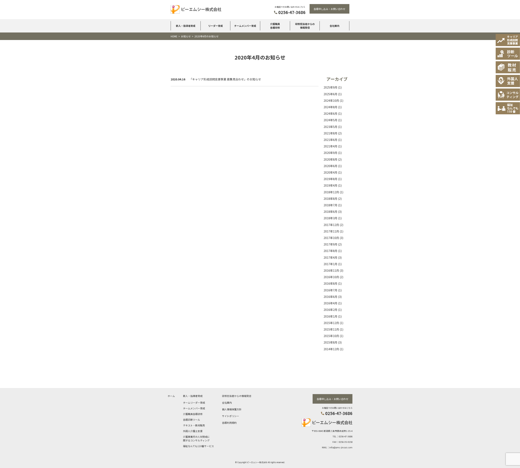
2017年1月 (330, 264)
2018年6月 (330, 212)
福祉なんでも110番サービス (198, 446)
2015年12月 (331, 323)
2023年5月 (330, 127)
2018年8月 (330, 199)
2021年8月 (330, 133)
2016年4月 (330, 303)
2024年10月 (331, 100)
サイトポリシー (230, 416)
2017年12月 (331, 225)
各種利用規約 (229, 422)
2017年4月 (330, 257)
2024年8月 (330, 107)
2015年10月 (331, 336)
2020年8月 (330, 159)
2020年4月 (330, 172)
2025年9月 (330, 87)
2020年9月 (330, 153)
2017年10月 (331, 238)
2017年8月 (330, 251)
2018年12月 (331, 192)
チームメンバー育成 (245, 25)
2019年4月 (330, 185)
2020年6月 (330, 166)
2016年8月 (330, 283)
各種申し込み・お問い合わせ (329, 9)
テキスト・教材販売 (194, 425)
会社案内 (334, 25)
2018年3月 (330, 218)
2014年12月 (331, 349)
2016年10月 (331, 277)
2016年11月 (331, 270)
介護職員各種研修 (275, 25)
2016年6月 (330, 297)
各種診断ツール (191, 419)
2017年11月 (331, 231)
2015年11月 (331, 329)
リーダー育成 (215, 25)
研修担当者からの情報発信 (305, 25)
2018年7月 (330, 205)
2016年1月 (330, 316)
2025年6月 (330, 94)
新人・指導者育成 (185, 25)
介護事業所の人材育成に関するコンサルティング (196, 438)
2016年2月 (330, 310)
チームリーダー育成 (194, 402)
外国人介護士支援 (193, 431)
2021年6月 (330, 140)
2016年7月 (330, 290)
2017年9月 (330, 244)
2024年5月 (330, 120)
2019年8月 (330, 179)
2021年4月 (330, 146)
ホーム (171, 396)
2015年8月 (330, 342)
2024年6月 (330, 113)
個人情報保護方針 (232, 409)
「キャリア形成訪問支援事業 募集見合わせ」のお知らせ (225, 79)
